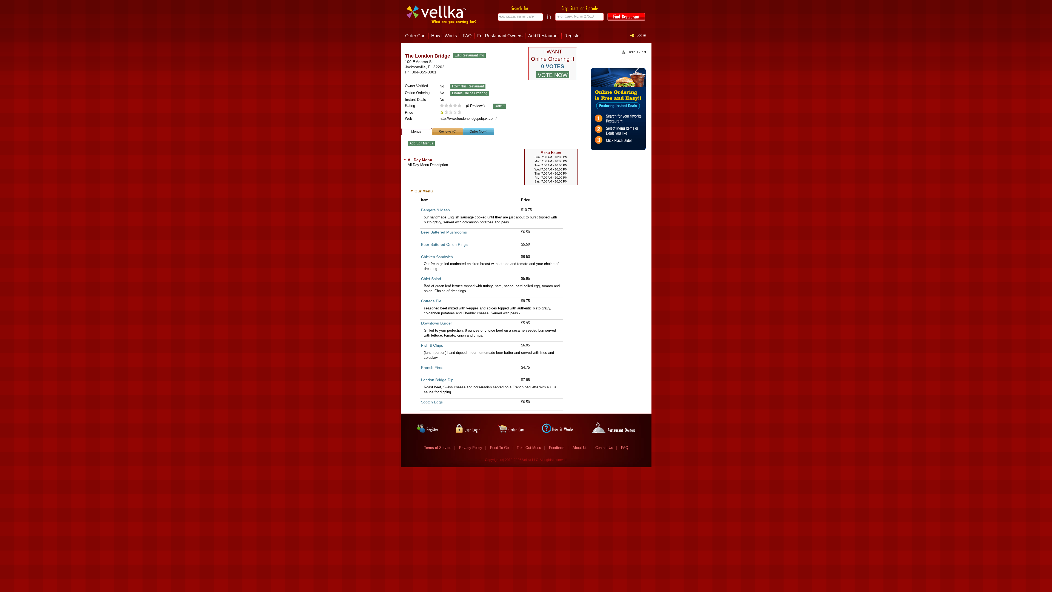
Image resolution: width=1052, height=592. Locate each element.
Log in (641, 35)
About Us (580, 448)
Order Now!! (478, 131)
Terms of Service (437, 448)
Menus (416, 131)
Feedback (557, 448)
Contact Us (604, 448)
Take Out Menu (529, 448)
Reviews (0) (447, 131)
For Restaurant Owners (499, 35)
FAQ (467, 35)
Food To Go (499, 448)
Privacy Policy (470, 448)
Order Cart (415, 35)
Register (572, 35)
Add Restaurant (543, 35)
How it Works (444, 35)
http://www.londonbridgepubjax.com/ (468, 118)
